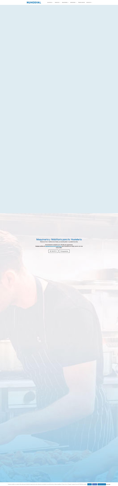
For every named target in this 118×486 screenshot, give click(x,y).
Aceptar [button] (89, 484)
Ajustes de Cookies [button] (101, 484)
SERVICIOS (57, 2)
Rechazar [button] (94, 484)
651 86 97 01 (53, 251)
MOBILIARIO (72, 2)
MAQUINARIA (64, 2)
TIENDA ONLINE (81, 2)
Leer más (108, 484)
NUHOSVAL (49, 2)
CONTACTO (88, 2)
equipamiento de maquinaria (53, 246)
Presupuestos (64, 251)
